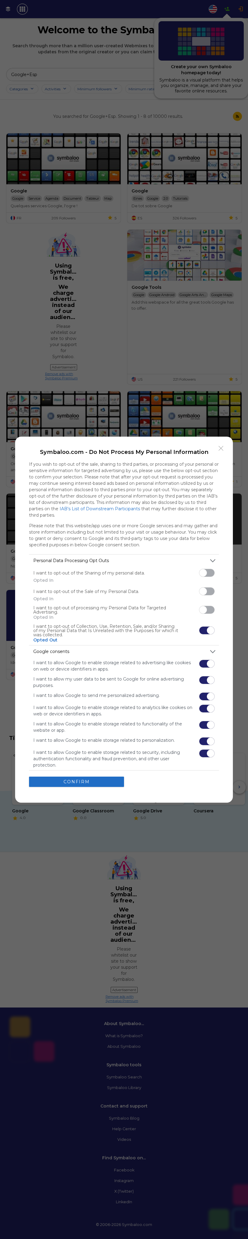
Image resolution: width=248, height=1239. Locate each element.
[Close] (221, 448)
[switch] (207, 573)
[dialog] (124, 620)
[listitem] (124, 561)
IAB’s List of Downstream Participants (100, 508)
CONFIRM (77, 781)
